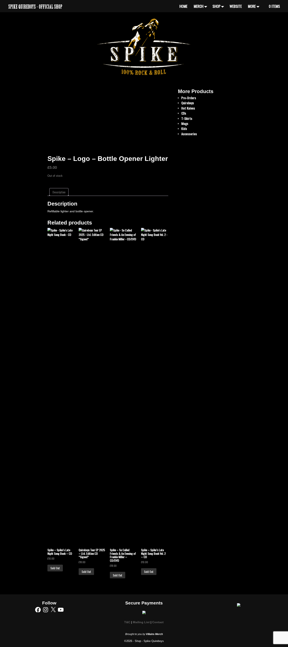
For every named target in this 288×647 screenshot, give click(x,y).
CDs (183, 113)
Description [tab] (58, 192)
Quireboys (187, 102)
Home (183, 6)
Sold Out (55, 568)
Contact (158, 622)
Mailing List (141, 622)
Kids (184, 128)
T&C (127, 622)
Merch (198, 6)
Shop (217, 6)
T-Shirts (186, 118)
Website (236, 6)
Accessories (189, 133)
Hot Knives (188, 108)
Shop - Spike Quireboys (149, 641)
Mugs (184, 123)
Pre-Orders (188, 97)
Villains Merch (154, 634)
